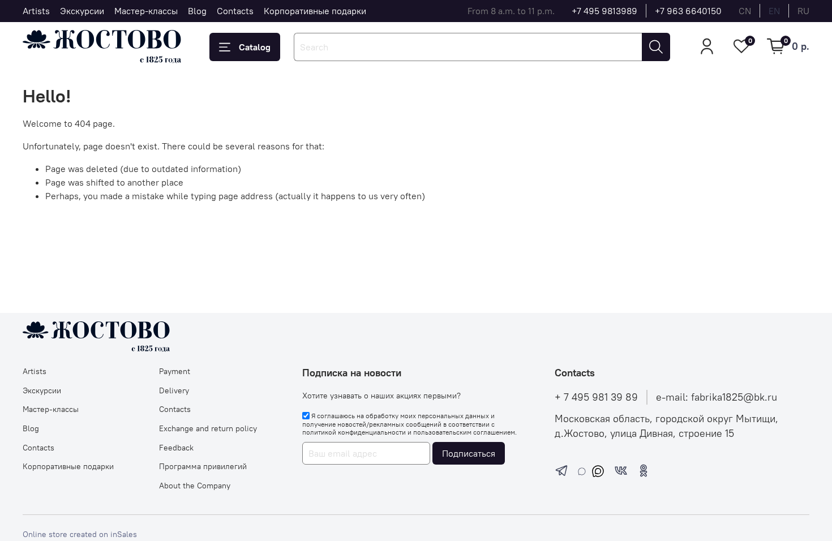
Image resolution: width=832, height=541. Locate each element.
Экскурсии (82, 10)
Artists (36, 10)
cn (745, 10)
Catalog (255, 47)
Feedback (176, 448)
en (774, 10)
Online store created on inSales (80, 534)
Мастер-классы (146, 10)
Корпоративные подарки (315, 10)
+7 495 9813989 (604, 10)
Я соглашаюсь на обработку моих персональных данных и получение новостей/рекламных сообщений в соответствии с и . (409, 423)
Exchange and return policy (208, 428)
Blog (197, 10)
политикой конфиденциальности (354, 432)
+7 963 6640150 (688, 10)
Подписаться (468, 453)
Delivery (174, 390)
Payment (174, 371)
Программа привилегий (203, 466)
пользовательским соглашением (464, 432)
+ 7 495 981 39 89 (596, 397)
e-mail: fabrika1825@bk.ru (716, 397)
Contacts (235, 10)
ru (803, 10)
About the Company (194, 485)
